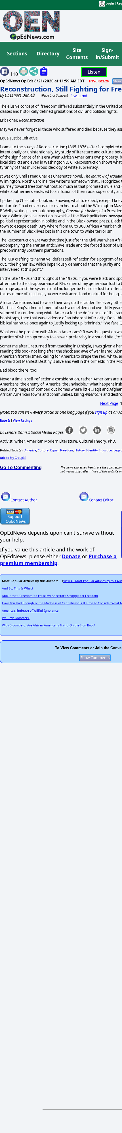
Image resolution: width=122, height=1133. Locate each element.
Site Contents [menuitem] (77, 54)
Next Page (109, 403)
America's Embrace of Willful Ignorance (30, 611)
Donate (71, 556)
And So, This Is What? (17, 588)
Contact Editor (101, 500)
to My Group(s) (13, 458)
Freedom (66, 450)
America (30, 450)
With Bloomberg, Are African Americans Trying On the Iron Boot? (48, 625)
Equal (54, 450)
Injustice (105, 450)
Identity (92, 450)
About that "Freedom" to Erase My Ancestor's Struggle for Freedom (50, 596)
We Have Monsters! (16, 618)
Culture (43, 450)
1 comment (79, 95)
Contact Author (23, 500)
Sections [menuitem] (17, 53)
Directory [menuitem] (48, 53)
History (80, 450)
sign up (101, 412)
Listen (94, 72)
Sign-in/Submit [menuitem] (107, 54)
